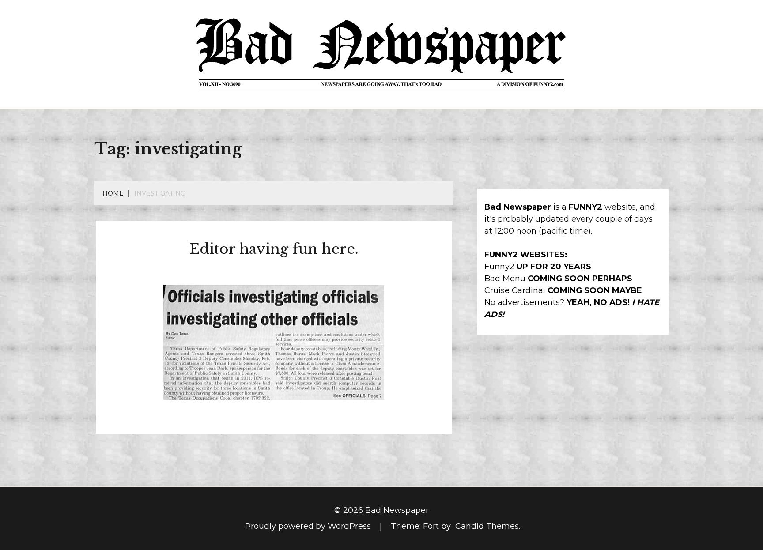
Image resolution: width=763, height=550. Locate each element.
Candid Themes (487, 526)
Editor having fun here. (274, 249)
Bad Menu (504, 278)
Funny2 (499, 266)
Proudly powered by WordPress (309, 526)
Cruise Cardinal (514, 290)
